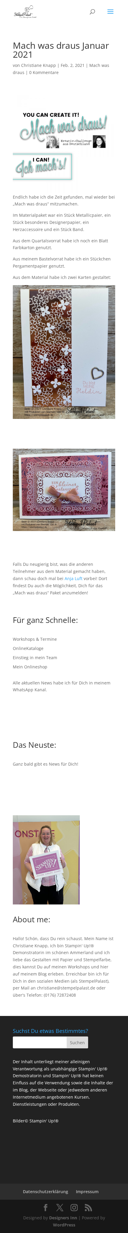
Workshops (79, 967)
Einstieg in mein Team (35, 657)
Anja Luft (73, 578)
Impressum (87, 1191)
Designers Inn (63, 1218)
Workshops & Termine (35, 639)
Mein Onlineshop (30, 667)
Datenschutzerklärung (45, 1191)
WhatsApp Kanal (29, 689)
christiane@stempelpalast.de (66, 988)
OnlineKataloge (28, 648)
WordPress (64, 1225)
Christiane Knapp (38, 65)
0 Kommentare (44, 72)
